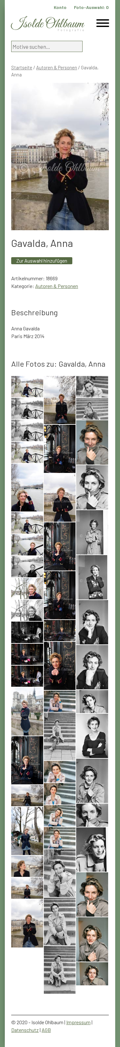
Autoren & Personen (56, 67)
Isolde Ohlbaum (47, 24)
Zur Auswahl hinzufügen (41, 260)
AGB (46, 1030)
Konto (60, 7)
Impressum (78, 1022)
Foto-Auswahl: (91, 7)
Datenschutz (25, 1030)
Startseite (21, 67)
